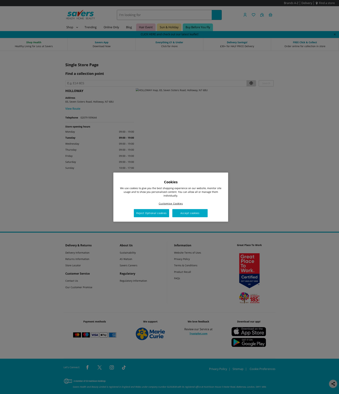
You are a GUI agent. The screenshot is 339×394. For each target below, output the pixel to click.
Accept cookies (190, 213)
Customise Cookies (171, 203)
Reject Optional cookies (151, 213)
